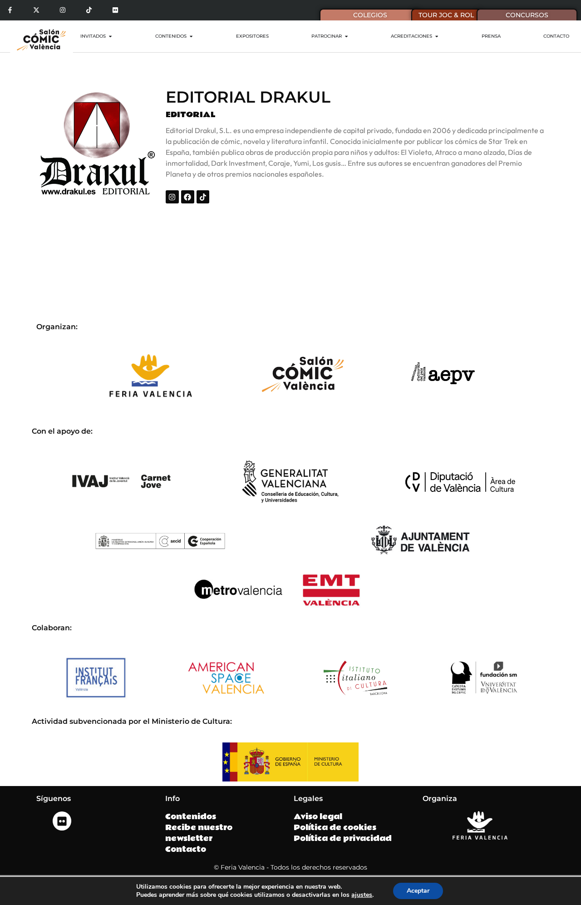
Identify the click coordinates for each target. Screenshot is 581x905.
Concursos (527, 15)
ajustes (361, 895)
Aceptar (418, 890)
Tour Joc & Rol (446, 15)
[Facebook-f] (10, 10)
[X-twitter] (36, 10)
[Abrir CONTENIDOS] (191, 36)
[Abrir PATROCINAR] (346, 36)
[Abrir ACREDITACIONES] (436, 36)
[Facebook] (187, 196)
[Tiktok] (89, 10)
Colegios (370, 15)
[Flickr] (115, 10)
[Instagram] (63, 10)
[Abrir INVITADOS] (110, 36)
